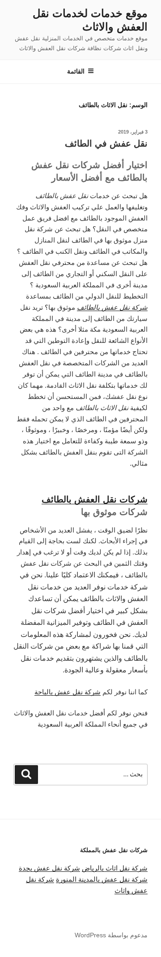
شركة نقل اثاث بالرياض (115, 868)
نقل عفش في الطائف (106, 143)
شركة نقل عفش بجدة (49, 868)
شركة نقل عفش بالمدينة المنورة (102, 879)
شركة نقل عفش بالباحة (67, 692)
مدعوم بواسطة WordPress (111, 935)
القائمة (76, 71)
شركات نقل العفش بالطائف (95, 499)
